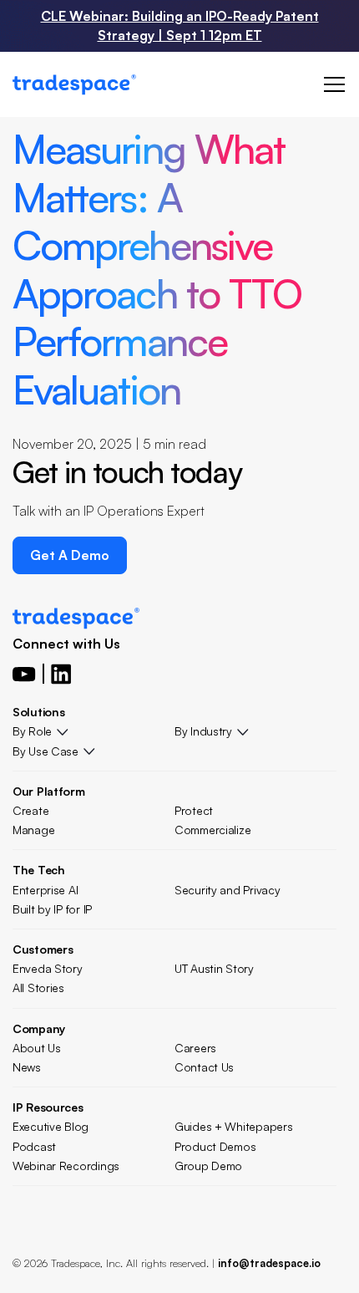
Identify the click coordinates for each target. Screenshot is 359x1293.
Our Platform (49, 791)
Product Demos (214, 1146)
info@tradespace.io (269, 1263)
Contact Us (204, 1067)
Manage (33, 829)
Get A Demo (69, 555)
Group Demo (208, 1165)
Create (30, 810)
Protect (193, 810)
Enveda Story (48, 968)
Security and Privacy (227, 890)
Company (39, 1028)
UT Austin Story (214, 968)
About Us (37, 1048)
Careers (195, 1048)
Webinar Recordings (66, 1165)
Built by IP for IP (52, 909)
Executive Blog (50, 1126)
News (27, 1067)
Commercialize (212, 829)
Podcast (34, 1146)
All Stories (38, 987)
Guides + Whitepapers (233, 1126)
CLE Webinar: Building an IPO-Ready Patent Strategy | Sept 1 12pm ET (180, 25)
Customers (43, 949)
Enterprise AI (45, 890)
